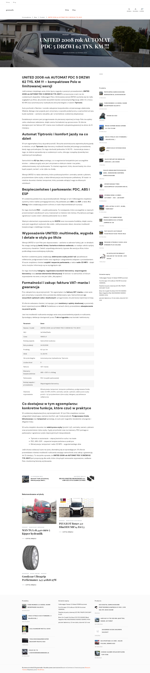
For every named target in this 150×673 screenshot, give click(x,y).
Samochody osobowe (79, 34)
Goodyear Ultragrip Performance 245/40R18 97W (39, 578)
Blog (14, 2)
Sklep (8, 2)
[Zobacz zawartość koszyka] (141, 9)
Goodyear (25, 573)
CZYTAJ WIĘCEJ (31, 538)
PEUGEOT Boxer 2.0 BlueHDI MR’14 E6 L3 (71, 525)
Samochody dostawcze (74, 520)
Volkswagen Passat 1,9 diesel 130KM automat (113, 278)
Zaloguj (135, 11)
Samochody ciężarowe (36, 527)
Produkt (65, 34)
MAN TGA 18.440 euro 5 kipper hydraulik (36, 531)
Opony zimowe (35, 573)
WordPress (41, 670)
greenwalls (10, 10)
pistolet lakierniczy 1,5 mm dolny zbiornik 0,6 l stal (74, 622)
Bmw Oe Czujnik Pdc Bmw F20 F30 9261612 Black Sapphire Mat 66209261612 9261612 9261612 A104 (112, 293)
